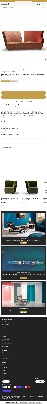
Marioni (6, 175)
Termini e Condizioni (11, 71)
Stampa (3, 330)
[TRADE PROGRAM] (23, 225)
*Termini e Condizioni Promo (7, 354)
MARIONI (12, 11)
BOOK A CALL (5, 86)
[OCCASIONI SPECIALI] (23, 294)
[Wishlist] (39, 4)
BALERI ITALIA (4, 367)
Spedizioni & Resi (5, 340)
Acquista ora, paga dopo (6, 339)
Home (2, 11)
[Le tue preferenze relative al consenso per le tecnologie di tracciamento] (2, 402)
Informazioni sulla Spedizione (9, 137)
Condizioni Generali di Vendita (7, 352)
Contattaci (4, 336)
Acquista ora (23, 97)
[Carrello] (42, 4)
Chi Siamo (4, 321)
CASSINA (3, 364)
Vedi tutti (3, 374)
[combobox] (23, 7)
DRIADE (3, 370)
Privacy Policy (4, 358)
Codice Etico (4, 331)
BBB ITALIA (4, 369)
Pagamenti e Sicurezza (6, 337)
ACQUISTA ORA (23, 278)
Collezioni (7, 11)
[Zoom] (45, 59)
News (3, 328)
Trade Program (4, 325)
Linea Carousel (29, 113)
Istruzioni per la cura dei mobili (7, 343)
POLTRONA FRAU (5, 366)
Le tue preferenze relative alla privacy (29, 402)
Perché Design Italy (5, 324)
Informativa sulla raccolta (12, 402)
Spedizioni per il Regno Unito (7, 342)
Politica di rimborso (5, 355)
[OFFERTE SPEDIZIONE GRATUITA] (23, 259)
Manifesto (3, 327)
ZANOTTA (4, 373)
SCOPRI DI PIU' (23, 242)
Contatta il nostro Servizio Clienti (10, 134)
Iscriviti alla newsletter (5, 346)
